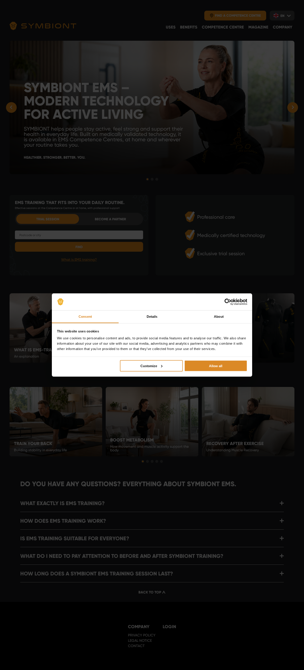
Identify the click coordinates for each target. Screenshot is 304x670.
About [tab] (219, 316)
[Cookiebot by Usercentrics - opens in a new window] (227, 302)
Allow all (215, 366)
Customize (148, 366)
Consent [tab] (85, 316)
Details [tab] (152, 316)
